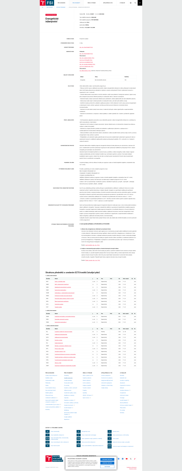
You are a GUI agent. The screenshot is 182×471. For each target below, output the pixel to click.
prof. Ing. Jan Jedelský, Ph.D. (86, 62)
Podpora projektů (87, 385)
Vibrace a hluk (58, 362)
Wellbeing (66, 410)
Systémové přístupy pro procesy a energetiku (65, 354)
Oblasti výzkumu (87, 380)
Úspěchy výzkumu (87, 378)
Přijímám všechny (107, 459)
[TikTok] (134, 459)
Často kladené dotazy (51, 387)
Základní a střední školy (107, 385)
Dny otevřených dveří (51, 390)
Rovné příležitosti (124, 402)
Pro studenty (76, 2)
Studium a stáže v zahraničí (70, 387)
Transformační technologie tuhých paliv (64, 360)
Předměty (66, 375)
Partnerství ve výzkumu (106, 378)
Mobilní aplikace (49, 392)
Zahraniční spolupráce (106, 383)
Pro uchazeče (61, 2)
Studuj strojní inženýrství (51, 375)
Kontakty (48, 409)
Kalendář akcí (123, 378)
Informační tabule (124, 395)
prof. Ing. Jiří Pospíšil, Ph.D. (86, 60)
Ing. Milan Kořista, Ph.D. (85, 70)
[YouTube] (126, 459)
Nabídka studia (49, 378)
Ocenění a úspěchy (124, 380)
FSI (42, 7)
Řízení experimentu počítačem (62, 301)
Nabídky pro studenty (69, 395)
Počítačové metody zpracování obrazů (63, 295)
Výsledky (85, 392)
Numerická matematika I (60, 290)
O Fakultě (122, 2)
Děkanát (122, 387)
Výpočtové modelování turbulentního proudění (65, 365)
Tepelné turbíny (58, 307)
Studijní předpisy (68, 380)
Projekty (85, 390)
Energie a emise (58, 340)
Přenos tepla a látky (59, 348)
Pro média (122, 410)
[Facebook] (118, 459)
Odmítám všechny (107, 463)
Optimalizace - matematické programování (64, 293)
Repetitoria (66, 419)
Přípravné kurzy (49, 395)
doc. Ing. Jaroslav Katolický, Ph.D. (87, 64)
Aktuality (122, 375)
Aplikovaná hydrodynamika (61, 334)
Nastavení (107, 466)
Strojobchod (123, 392)
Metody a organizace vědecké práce (63, 345)
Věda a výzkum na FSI (88, 375)
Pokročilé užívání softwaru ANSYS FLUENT (64, 298)
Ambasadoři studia (50, 380)
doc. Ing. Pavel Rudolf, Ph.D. (86, 47)
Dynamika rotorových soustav (61, 319)
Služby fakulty (104, 387)
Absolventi (122, 383)
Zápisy (47, 385)
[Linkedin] (122, 459)
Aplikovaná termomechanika (61, 337)
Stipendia (66, 397)
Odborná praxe (67, 390)
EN (140, 2)
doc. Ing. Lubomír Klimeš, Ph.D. (87, 58)
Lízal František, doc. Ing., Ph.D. (92, 245)
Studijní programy (60, 7)
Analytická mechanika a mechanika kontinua (65, 316)
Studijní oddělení (68, 417)
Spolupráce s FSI (108, 2)
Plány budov (123, 407)
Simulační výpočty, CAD (60, 351)
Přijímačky (48, 383)
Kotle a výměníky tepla (60, 281)
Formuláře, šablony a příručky (71, 402)
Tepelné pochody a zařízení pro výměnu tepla (65, 357)
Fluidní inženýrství (59, 343)
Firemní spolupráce (105, 375)
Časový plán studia (68, 383)
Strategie (122, 397)
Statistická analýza (59, 304)
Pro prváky (66, 385)
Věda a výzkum (92, 2)
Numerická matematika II (60, 322)
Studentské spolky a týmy (70, 392)
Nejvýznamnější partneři (107, 380)
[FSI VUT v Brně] (47, 3)
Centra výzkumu (86, 383)
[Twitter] (130, 459)
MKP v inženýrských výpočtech (62, 284)
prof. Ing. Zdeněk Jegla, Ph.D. (86, 66)
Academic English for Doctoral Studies (63, 331)
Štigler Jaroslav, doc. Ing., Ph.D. (92, 260)
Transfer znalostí (87, 387)
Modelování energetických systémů (63, 287)
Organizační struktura (125, 385)
